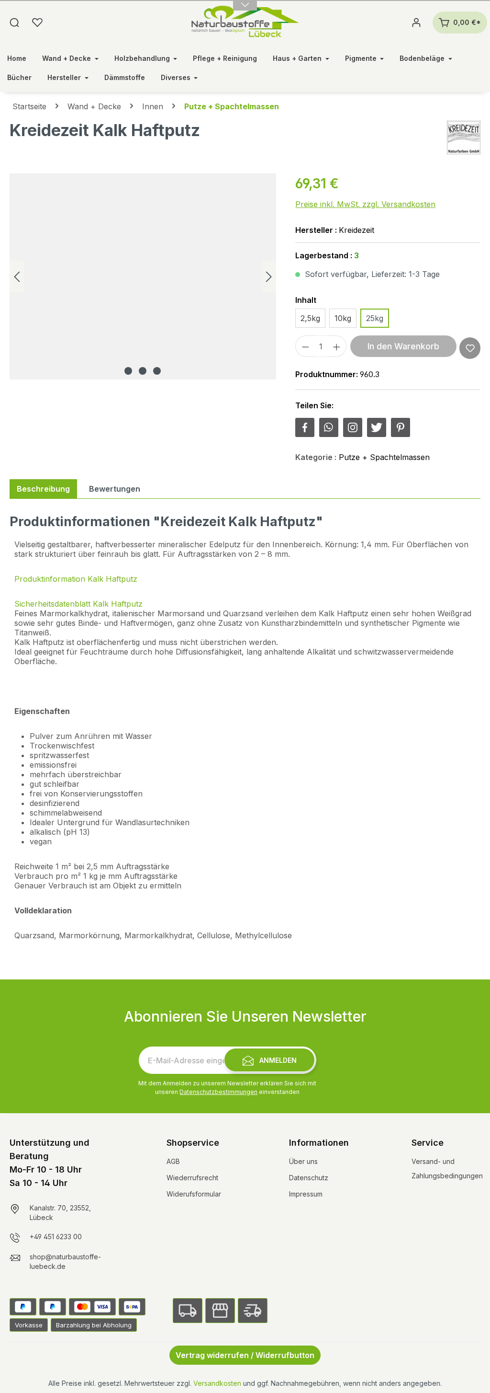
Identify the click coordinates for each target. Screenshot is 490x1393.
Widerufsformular (194, 1194)
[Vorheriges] (17, 276)
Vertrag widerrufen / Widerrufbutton (245, 1355)
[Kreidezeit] (463, 137)
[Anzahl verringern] (305, 346)
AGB (173, 1161)
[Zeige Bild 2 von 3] (142, 371)
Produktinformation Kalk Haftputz (75, 579)
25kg (374, 318)
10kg (342, 318)
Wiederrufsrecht (192, 1178)
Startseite (29, 106)
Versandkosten (217, 1383)
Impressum (306, 1194)
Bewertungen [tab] (114, 489)
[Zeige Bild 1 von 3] (128, 371)
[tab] (43, 488)
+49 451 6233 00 (56, 1236)
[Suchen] (14, 23)
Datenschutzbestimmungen (218, 1091)
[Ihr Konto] (416, 23)
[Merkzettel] (37, 23)
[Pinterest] (400, 427)
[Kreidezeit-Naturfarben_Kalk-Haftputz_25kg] (143, 276)
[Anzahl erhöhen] (337, 346)
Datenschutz (308, 1178)
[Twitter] (376, 427)
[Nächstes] (269, 276)
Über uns (303, 1161)
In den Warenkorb (403, 346)
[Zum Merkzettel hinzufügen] (470, 348)
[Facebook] (304, 427)
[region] (143, 276)
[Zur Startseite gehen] (245, 22)
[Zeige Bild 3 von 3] (157, 371)
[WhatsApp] (329, 427)
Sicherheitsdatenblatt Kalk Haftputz (78, 604)
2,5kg (310, 318)
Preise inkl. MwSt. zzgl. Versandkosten (365, 204)
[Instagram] (352, 427)
